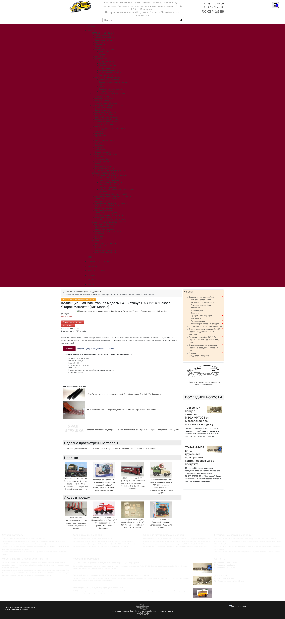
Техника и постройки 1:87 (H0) (202, 337)
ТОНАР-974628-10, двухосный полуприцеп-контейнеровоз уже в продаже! (199, 456)
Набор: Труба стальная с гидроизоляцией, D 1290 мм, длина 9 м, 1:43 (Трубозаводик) (123, 394)
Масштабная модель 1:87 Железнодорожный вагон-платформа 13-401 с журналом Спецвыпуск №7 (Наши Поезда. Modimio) (76, 483)
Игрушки (192, 353)
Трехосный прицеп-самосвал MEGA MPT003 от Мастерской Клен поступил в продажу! (199, 416)
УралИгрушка (30, 607)
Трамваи (195, 313)
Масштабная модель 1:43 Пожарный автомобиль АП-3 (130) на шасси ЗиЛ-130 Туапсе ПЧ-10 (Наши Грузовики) (104, 522)
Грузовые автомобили (201, 305)
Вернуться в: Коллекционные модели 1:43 (79, 299)
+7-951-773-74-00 (214, 7)
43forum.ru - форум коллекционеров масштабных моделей (203, 383)
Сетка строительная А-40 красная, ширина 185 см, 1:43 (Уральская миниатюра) (121, 410)
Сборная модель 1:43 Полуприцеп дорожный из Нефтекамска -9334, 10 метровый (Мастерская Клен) (176, 539)
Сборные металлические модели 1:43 (205, 326)
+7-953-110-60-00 (214, 3)
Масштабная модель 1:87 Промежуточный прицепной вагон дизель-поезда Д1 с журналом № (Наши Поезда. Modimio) (132, 483)
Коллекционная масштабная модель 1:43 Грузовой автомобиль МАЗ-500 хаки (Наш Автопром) (104, 544)
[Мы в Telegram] (209, 11)
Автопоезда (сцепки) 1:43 (202, 302)
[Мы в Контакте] (204, 11)
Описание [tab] (69, 349)
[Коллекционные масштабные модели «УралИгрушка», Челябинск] (80, 7)
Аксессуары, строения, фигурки (205, 324)
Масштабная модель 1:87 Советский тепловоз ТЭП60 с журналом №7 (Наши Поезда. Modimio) (245, 539)
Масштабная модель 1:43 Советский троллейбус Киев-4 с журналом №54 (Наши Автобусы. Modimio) (247, 552)
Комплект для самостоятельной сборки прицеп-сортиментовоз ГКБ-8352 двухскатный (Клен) (76, 523)
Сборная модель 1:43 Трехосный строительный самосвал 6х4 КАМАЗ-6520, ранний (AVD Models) (175, 546)
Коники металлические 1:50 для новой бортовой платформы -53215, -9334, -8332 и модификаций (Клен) (36, 570)
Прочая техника (198, 321)
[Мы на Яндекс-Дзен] (213, 11)
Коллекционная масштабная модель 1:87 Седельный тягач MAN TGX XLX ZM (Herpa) (100, 546)
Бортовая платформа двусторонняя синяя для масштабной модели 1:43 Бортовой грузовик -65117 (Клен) (132, 430)
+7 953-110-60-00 (224, 570)
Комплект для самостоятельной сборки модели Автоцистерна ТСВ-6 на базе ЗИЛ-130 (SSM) (173, 544)
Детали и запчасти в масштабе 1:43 (204, 329)
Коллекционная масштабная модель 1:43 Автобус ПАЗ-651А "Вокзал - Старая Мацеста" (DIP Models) (111, 448)
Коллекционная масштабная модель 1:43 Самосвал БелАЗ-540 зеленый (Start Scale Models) (103, 541)
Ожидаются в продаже (199, 356)
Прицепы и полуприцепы (202, 316)
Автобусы (195, 308)
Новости (163, 611)
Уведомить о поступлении (72, 322)
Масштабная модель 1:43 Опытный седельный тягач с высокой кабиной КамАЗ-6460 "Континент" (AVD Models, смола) (104, 485)
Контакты (154, 611)
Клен (133, 611)
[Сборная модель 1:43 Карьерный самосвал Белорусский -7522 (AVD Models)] (161, 509)
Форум (170, 611)
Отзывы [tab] (111, 349)
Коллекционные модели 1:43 (201, 297)
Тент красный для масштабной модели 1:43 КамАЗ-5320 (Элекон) (23, 539)
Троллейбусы (197, 310)
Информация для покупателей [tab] (90, 349)
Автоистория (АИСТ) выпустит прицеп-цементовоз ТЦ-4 (98, 588)
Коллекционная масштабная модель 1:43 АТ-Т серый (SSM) (92, 539)
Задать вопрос (68, 325)
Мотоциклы (196, 318)
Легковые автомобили (201, 300)
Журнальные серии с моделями (203, 345)
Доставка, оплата (143, 611)
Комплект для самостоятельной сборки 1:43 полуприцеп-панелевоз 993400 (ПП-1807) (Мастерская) (176, 541)
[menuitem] (91, 26)
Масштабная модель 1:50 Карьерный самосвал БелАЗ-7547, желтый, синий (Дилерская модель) (33, 562)
